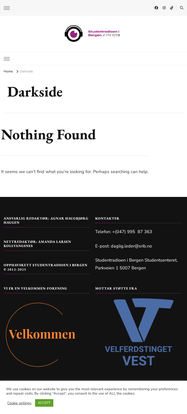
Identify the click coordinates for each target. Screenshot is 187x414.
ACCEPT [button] (44, 403)
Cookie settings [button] (19, 403)
